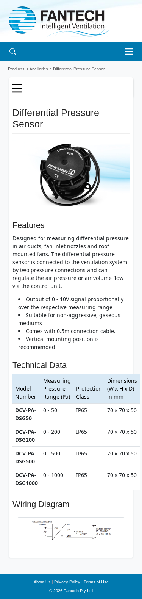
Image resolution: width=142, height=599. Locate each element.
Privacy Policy (67, 582)
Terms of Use (96, 582)
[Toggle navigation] (131, 51)
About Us (42, 582)
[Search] (12, 51)
